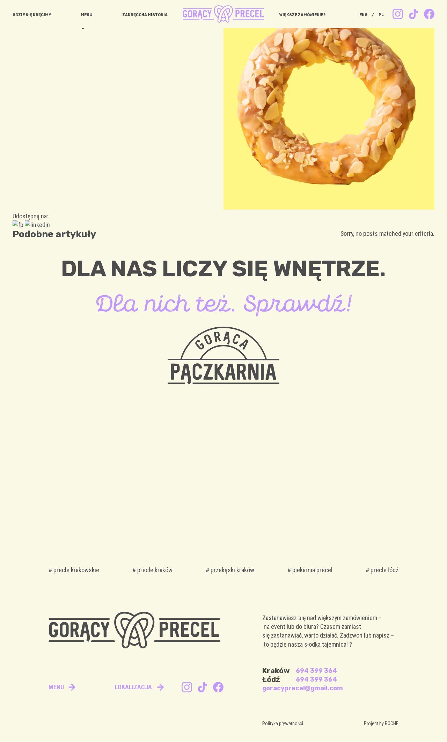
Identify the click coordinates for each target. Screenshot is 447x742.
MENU (87, 15)
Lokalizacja (133, 687)
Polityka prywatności (282, 723)
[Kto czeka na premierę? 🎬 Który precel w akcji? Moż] (358, 471)
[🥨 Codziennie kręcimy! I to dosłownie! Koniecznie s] (268, 471)
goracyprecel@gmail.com (302, 688)
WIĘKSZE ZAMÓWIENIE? (302, 15)
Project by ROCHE (381, 723)
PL (381, 15)
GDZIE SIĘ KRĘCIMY (32, 15)
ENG (363, 15)
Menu (56, 687)
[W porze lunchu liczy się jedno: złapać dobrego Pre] (178, 471)
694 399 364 (316, 670)
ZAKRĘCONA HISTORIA (145, 15)
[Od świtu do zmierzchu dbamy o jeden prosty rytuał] (88, 471)
